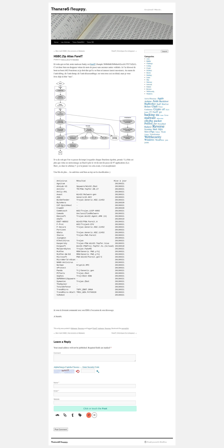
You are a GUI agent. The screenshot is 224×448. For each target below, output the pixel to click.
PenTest (148, 123)
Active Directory (150, 98)
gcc (160, 112)
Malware (74, 328)
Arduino (148, 101)
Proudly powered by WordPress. (157, 442)
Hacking (149, 75)
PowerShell (162, 124)
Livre (166, 115)
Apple (160, 98)
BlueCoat (165, 104)
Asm (147, 59)
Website (56, 399)
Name (56, 382)
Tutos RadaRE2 (78, 42)
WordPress (159, 140)
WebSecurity (150, 91)
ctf (163, 109)
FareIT (93, 64)
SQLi (160, 129)
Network (149, 84)
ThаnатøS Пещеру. (68, 9)
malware (101, 328)
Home (56, 42)
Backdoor (163, 101)
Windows (149, 94)
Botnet (147, 106)
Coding (148, 66)
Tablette (157, 132)
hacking (149, 114)
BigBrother (150, 104)
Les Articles (65, 42)
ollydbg (148, 121)
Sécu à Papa (149, 131)
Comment (57, 353)
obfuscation (160, 118)
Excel (167, 109)
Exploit (146, 112)
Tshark (163, 132)
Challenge (149, 63)
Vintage (146, 134)
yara (166, 140)
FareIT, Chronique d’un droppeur (124, 51)
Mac (147, 80)
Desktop (149, 70)
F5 (150, 112)
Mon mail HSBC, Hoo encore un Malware (69, 51)
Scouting (148, 129)
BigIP (159, 104)
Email (56, 391)
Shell (155, 129)
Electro (148, 73)
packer (158, 121)
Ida (157, 115)
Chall (155, 106)
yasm (146, 142)
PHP (155, 124)
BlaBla (148, 61)
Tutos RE (90, 42)
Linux (148, 77)
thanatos (76, 59)
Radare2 (147, 127)
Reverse (81, 328)
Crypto (148, 68)
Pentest (148, 87)
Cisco (161, 107)
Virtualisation (155, 134)
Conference (148, 109)
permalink (125, 328)
